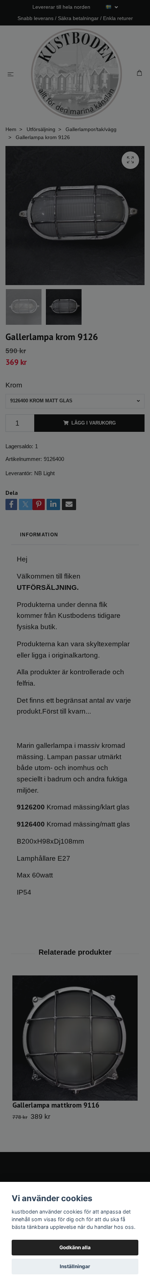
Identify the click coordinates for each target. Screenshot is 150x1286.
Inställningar (75, 1266)
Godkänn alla (75, 1247)
